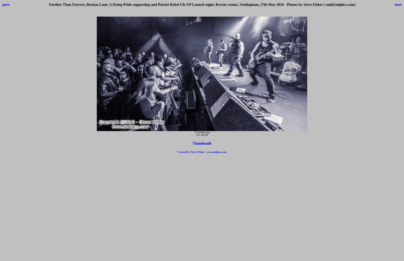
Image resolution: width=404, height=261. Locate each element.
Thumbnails (202, 143)
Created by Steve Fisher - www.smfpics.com (202, 151)
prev (6, 5)
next (398, 5)
